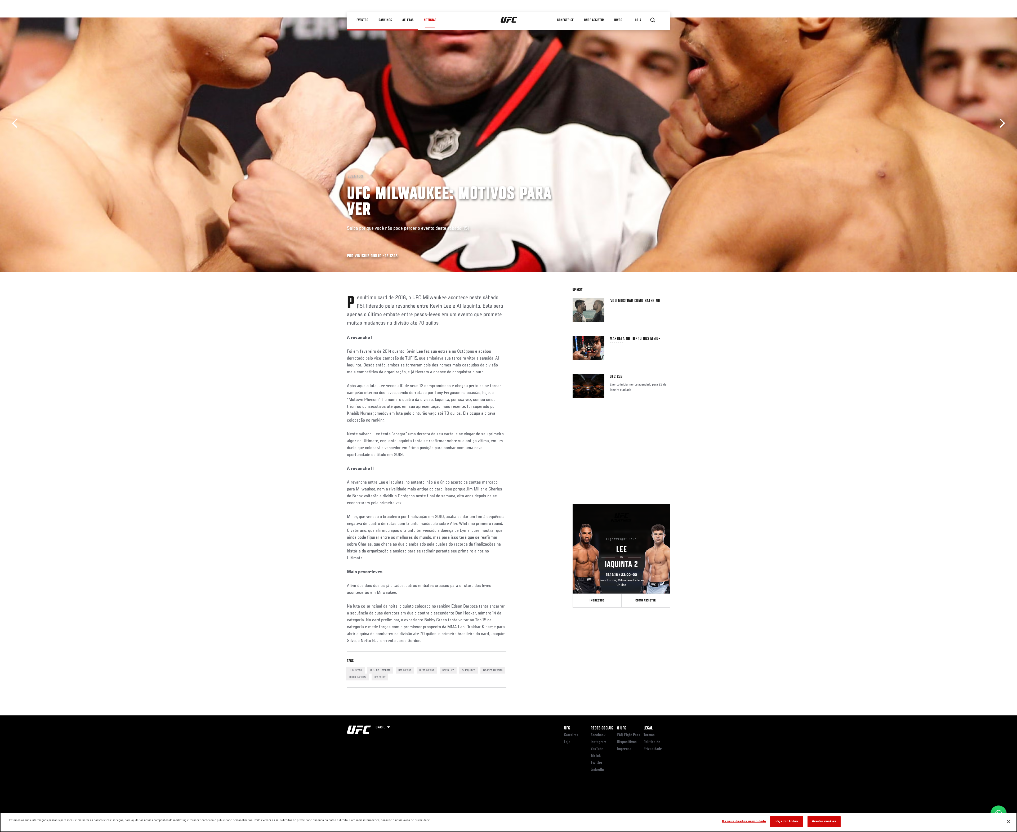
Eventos (362, 20)
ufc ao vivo (404, 670)
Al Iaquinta (468, 670)
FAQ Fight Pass (628, 735)
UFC (567, 728)
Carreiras (571, 735)
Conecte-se (565, 20)
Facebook (598, 735)
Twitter (596, 762)
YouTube (597, 749)
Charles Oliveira (492, 670)
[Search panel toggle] (653, 20)
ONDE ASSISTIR (594, 20)
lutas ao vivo (426, 670)
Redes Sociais (602, 728)
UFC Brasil (355, 670)
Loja (567, 742)
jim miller (380, 677)
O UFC (621, 728)
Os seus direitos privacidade (744, 821)
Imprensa (624, 749)
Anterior (16, 123)
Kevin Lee (448, 670)
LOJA (638, 20)
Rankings (385, 20)
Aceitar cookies (824, 821)
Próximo (1000, 123)
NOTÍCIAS (430, 20)
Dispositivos (627, 742)
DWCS (618, 20)
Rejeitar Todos (786, 821)
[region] (508, 822)
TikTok (596, 756)
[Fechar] (1008, 821)
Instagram (598, 742)
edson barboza (357, 677)
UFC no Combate (380, 670)
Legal (648, 728)
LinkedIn (597, 769)
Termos (649, 735)
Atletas (407, 20)
